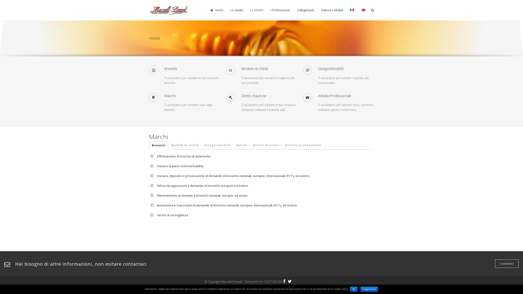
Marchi (241, 145)
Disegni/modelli (217, 145)
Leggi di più (369, 289)
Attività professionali (303, 145)
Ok (353, 289)
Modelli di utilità (185, 145)
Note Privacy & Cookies (306, 282)
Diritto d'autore (266, 145)
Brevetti (158, 145)
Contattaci (507, 263)
